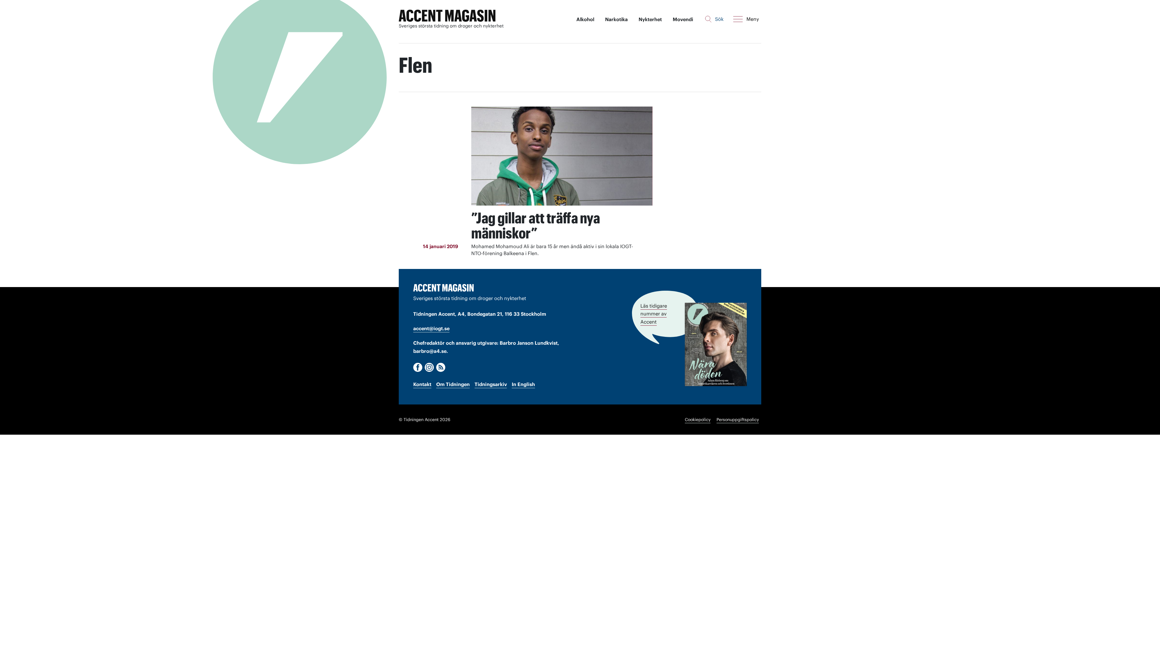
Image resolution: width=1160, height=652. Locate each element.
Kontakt (422, 384)
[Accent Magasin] (447, 16)
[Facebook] (417, 367)
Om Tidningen (453, 384)
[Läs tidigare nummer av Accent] (716, 344)
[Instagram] (429, 367)
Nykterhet (650, 19)
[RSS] (440, 367)
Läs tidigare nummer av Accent (653, 313)
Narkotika (616, 19)
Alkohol (585, 19)
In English (523, 384)
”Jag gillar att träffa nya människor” (535, 225)
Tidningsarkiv (491, 384)
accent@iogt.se (431, 328)
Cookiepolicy (697, 419)
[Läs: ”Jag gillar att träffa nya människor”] (561, 156)
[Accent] (443, 287)
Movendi (683, 19)
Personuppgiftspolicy (738, 419)
